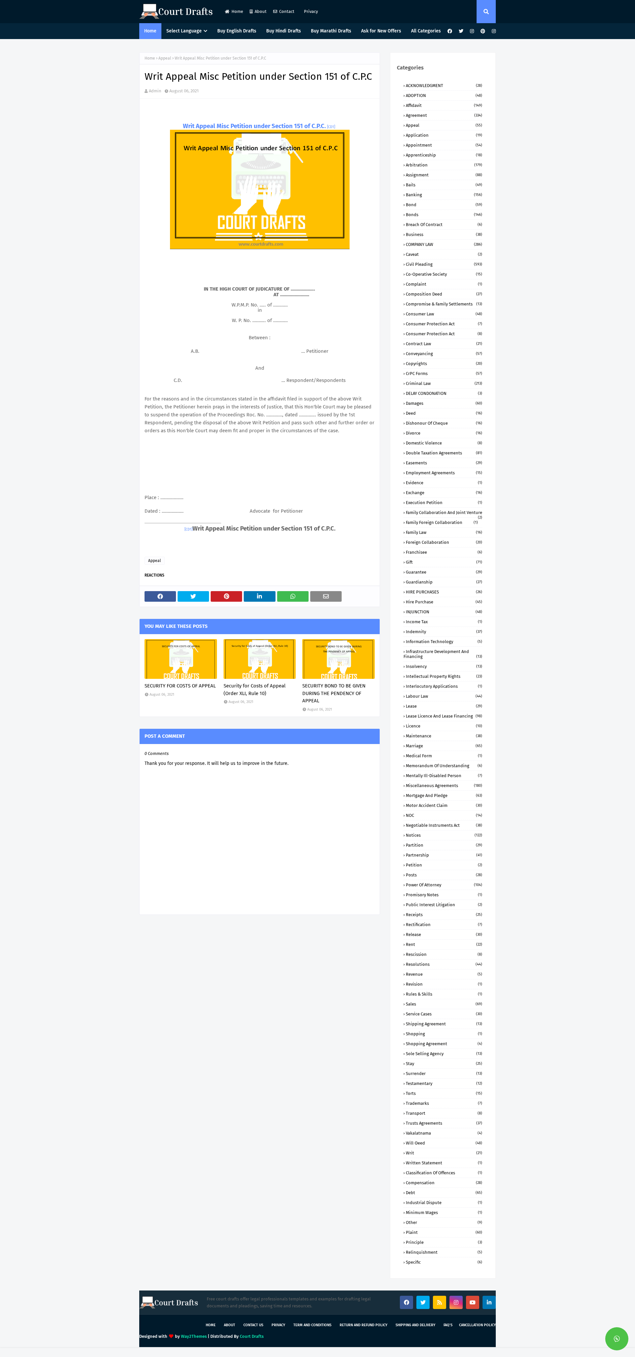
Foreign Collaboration (444, 542)
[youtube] (472, 1302)
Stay (444, 1063)
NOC (444, 815)
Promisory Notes (444, 894)
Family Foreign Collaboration (442, 522)
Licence (444, 726)
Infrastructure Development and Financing (442, 654)
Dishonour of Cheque (444, 423)
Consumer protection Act (444, 333)
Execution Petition (444, 502)
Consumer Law (444, 313)
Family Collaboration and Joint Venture (444, 512)
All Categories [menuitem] (426, 31)
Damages (444, 403)
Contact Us (253, 1325)
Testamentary (444, 1083)
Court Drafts (252, 1336)
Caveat (444, 254)
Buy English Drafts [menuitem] (236, 31)
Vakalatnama (444, 1133)
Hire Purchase (444, 601)
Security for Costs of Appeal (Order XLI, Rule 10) (254, 689)
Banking (444, 194)
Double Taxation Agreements (444, 452)
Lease (444, 706)
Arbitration (444, 165)
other (444, 1222)
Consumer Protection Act (444, 323)
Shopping (444, 1033)
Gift (444, 562)
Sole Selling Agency (444, 1053)
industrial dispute (444, 1202)
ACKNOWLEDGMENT (444, 85)
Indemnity (444, 631)
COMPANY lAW (444, 244)
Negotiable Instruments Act (444, 825)
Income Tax (444, 621)
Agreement (444, 115)
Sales (444, 1004)
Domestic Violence (444, 443)
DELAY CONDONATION (444, 393)
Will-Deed (444, 1143)
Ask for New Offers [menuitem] (381, 31)
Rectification (444, 924)
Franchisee (444, 552)
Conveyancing (444, 353)
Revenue (444, 974)
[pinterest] (483, 31)
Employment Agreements (444, 472)
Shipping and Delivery (415, 1325)
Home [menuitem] (150, 31)
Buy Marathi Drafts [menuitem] (331, 31)
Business (444, 234)
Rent (444, 944)
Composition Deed (444, 294)
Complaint (444, 284)
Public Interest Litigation (444, 904)
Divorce (444, 433)
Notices (444, 835)
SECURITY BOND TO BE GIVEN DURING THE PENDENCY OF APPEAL (333, 693)
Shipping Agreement (444, 1023)
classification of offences (444, 1172)
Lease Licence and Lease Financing (444, 716)
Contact (286, 11)
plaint (444, 1232)
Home (237, 11)
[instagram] (472, 31)
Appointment (444, 145)
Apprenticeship (444, 155)
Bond (444, 204)
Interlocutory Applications (444, 686)
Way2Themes (194, 1336)
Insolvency (444, 666)
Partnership (444, 855)
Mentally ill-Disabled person (444, 775)
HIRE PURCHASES (444, 591)
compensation (444, 1182)
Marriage (444, 745)
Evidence (444, 482)
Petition (444, 865)
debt (444, 1192)
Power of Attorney (444, 884)
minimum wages (444, 1212)
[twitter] (461, 31)
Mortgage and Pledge (444, 795)
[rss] (439, 1302)
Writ (444, 1152)
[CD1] (331, 127)
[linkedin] (489, 1302)
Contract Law (444, 343)
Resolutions (444, 964)
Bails (444, 184)
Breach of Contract (444, 224)
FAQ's (448, 1325)
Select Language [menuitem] (184, 31)
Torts (444, 1093)
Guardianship (444, 582)
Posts (444, 874)
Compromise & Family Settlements (444, 304)
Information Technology (444, 641)
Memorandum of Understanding (444, 765)
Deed (444, 413)
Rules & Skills (444, 994)
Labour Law (444, 696)
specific (444, 1262)
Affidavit (444, 105)
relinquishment (444, 1252)
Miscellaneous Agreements (444, 785)
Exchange (444, 492)
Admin (155, 90)
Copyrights (444, 363)
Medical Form (444, 755)
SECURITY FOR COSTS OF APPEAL (180, 686)
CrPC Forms (444, 373)
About (261, 11)
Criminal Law (444, 383)
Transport (444, 1113)
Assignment (444, 174)
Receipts (444, 914)
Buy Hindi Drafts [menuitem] (283, 31)
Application (444, 135)
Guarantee (444, 572)
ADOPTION (444, 95)
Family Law (444, 532)
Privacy (310, 11)
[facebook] (450, 31)
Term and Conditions (312, 1325)
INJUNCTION (444, 611)
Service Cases (444, 1013)
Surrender (444, 1073)
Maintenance (444, 735)
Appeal (164, 58)
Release (444, 934)
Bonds (444, 214)
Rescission (444, 954)
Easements (444, 462)
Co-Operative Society (444, 274)
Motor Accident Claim (444, 805)
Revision (444, 984)
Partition (444, 845)
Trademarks (444, 1103)
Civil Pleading (444, 264)
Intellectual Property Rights (444, 676)
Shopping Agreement (444, 1043)
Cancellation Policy (477, 1325)
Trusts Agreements (444, 1123)
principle (444, 1242)
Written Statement (444, 1162)
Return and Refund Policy (363, 1325)
